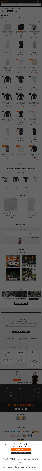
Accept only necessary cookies (21, 453)
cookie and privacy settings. (21, 446)
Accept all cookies (20, 449)
